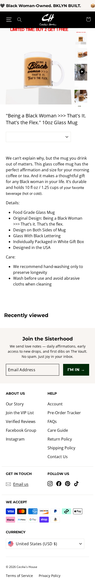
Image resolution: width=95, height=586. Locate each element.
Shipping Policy (61, 448)
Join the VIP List (20, 412)
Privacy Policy (49, 575)
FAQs (52, 421)
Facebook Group (21, 430)
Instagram (15, 439)
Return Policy (60, 439)
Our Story (15, 404)
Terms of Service (19, 575)
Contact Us (58, 456)
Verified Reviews (21, 421)
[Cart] (88, 20)
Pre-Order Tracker (64, 412)
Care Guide (58, 430)
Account (55, 404)
